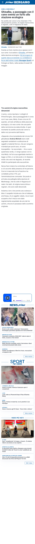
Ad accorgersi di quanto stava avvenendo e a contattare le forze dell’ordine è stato (16, 57)
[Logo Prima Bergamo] (17, 2)
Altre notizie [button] (28, 356)
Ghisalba (22, 53)
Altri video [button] (29, 463)
